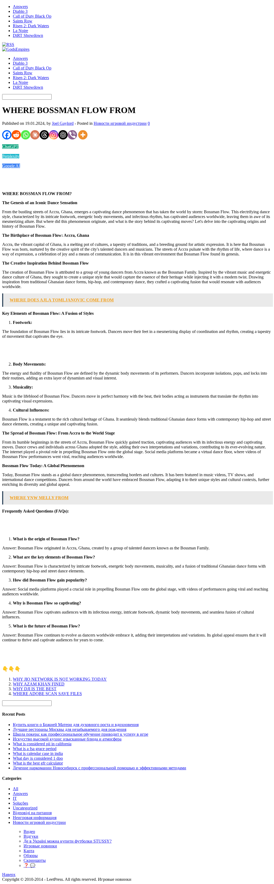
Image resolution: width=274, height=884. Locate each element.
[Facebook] (7, 134)
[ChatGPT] (63, 134)
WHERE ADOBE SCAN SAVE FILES (47, 693)
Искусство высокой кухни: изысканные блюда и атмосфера (67, 739)
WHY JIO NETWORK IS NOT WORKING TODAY (60, 679)
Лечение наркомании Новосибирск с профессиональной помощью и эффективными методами (99, 768)
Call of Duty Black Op (32, 16)
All (15, 788)
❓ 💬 (29, 865)
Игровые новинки (40, 846)
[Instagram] (53, 134)
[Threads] (44, 134)
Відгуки (31, 836)
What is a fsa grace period (34, 748)
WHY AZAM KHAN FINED (38, 684)
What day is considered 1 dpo (38, 758)
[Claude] (35, 134)
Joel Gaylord (63, 123)
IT (15, 798)
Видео (29, 831)
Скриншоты (35, 860)
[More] (83, 134)
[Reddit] (16, 134)
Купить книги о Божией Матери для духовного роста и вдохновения (76, 724)
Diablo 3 (20, 11)
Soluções (20, 803)
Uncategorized (25, 808)
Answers (20, 6)
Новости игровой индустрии (120, 123)
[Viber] (72, 134)
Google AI (11, 166)
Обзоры (31, 855)
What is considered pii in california (42, 744)
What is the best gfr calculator (38, 763)
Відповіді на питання (32, 813)
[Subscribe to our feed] (8, 44)
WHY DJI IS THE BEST (34, 689)
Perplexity (10, 156)
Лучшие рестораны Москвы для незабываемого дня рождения (69, 729)
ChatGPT (10, 146)
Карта (29, 850)
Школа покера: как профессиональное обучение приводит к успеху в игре (80, 734)
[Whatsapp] (25, 134)
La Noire (20, 30)
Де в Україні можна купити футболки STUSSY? (68, 841)
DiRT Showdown (28, 35)
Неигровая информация (34, 817)
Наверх (9, 874)
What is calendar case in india (38, 753)
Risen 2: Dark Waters (31, 26)
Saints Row (22, 21)
